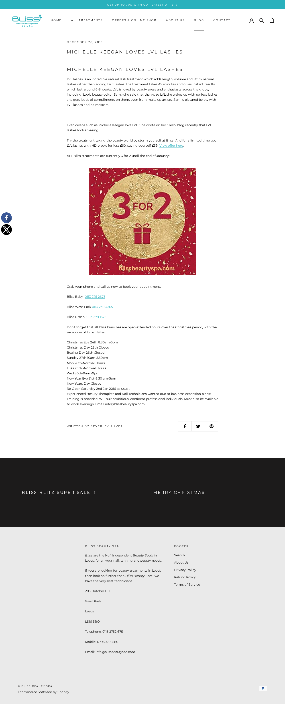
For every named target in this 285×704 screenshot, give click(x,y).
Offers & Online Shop (134, 20)
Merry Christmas (179, 492)
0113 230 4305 (102, 307)
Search (179, 555)
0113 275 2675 (95, 297)
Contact (222, 20)
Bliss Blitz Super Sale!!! (59, 492)
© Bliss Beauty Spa (35, 686)
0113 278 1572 (96, 317)
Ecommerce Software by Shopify (43, 692)
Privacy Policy (185, 570)
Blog (199, 20)
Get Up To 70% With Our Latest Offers (142, 4)
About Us (175, 20)
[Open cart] (272, 20)
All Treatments (87, 20)
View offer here (171, 146)
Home (56, 20)
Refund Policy (185, 577)
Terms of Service (187, 585)
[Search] (261, 20)
